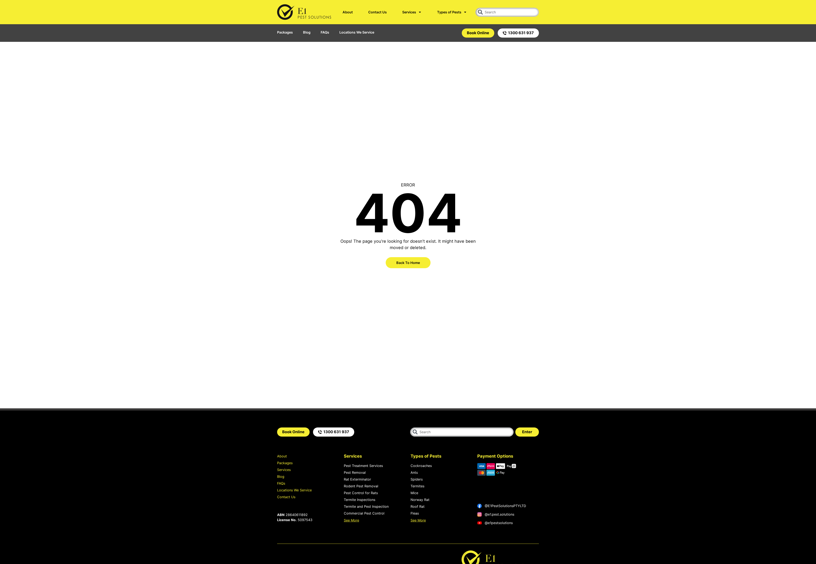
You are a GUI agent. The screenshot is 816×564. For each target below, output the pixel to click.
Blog (306, 32)
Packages (285, 32)
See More (351, 520)
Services (409, 12)
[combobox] (507, 12)
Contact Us (377, 12)
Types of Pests (449, 12)
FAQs (325, 32)
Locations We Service (356, 32)
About (348, 12)
